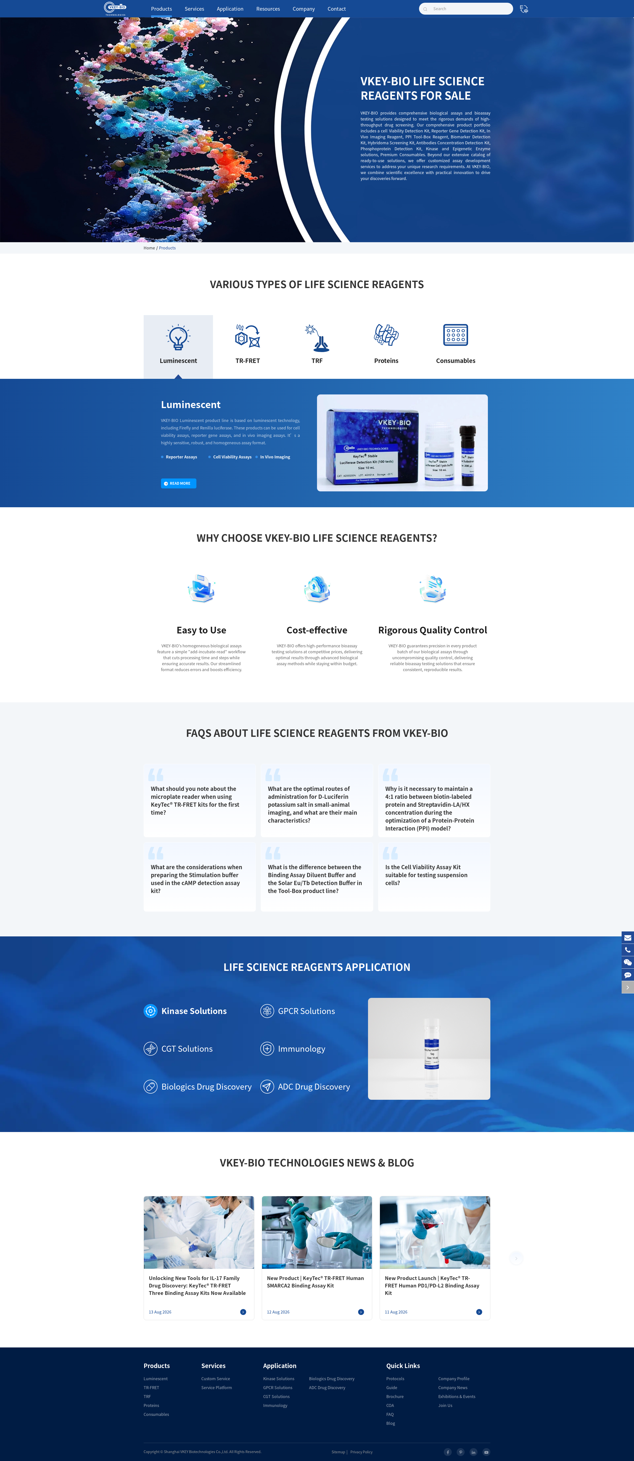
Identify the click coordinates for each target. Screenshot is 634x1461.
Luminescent (191, 404)
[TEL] (628, 950)
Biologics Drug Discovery (206, 1087)
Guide (391, 1388)
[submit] (425, 9)
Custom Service (215, 1379)
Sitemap (338, 1452)
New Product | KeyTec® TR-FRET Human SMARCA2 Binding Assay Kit (315, 1282)
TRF (147, 1397)
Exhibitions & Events (456, 1397)
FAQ (390, 1414)
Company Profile (454, 1379)
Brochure (395, 1397)
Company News (452, 1388)
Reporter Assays (181, 457)
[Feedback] (628, 975)
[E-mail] (628, 937)
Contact (337, 8)
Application (230, 8)
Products (161, 8)
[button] (516, 1258)
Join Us (445, 1405)
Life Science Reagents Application (317, 967)
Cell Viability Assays (232, 457)
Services (194, 8)
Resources (268, 8)
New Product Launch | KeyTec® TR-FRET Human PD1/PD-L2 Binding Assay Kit (432, 1285)
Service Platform (216, 1388)
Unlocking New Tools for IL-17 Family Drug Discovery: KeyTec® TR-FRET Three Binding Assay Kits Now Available (197, 1285)
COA (390, 1405)
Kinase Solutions (194, 1011)
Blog (390, 1423)
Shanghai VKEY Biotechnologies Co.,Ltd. (196, 1452)
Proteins (151, 1405)
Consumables (156, 1414)
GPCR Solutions (306, 1011)
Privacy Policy (361, 1452)
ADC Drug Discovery (314, 1087)
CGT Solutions (187, 1049)
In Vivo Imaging (275, 457)
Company (304, 8)
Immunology (301, 1049)
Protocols (395, 1379)
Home (149, 248)
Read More (180, 483)
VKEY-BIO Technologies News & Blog (317, 1163)
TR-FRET (151, 1388)
